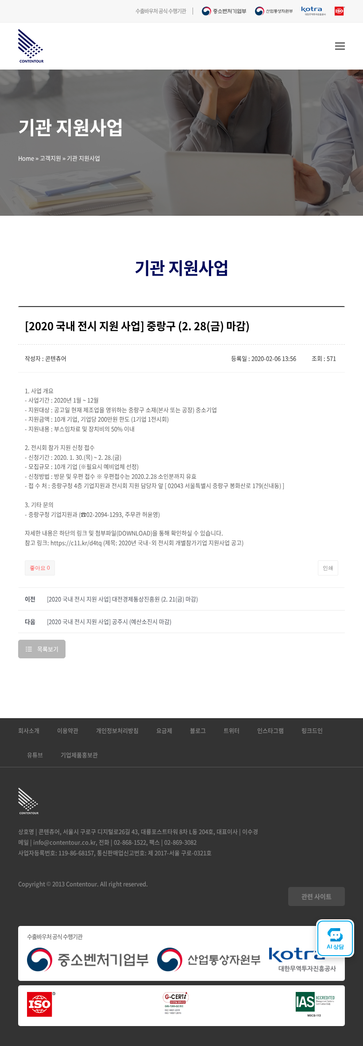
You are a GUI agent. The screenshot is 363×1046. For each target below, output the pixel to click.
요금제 (164, 730)
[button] (340, 46)
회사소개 (28, 730)
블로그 (198, 730)
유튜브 (35, 754)
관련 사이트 (316, 896)
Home (26, 158)
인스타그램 (270, 730)
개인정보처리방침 (117, 730)
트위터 (231, 730)
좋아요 (40, 568)
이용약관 (67, 730)
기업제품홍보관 (79, 754)
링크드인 (312, 730)
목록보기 (47, 649)
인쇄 (328, 568)
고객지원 (50, 158)
